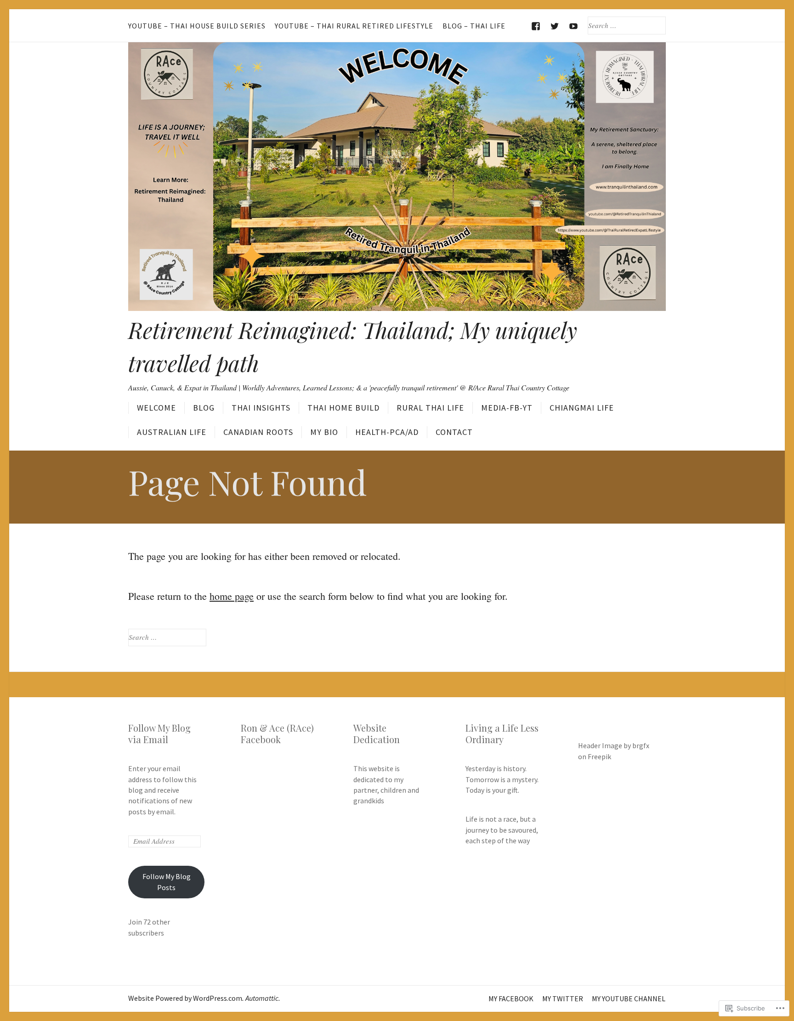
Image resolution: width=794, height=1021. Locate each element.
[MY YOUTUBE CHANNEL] (573, 26)
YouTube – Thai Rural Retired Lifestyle (354, 25)
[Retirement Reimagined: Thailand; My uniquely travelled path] (397, 176)
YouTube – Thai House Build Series (197, 25)
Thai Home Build (343, 407)
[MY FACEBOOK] (536, 26)
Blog (204, 407)
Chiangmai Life (582, 407)
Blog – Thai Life (473, 25)
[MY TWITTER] (555, 26)
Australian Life (171, 432)
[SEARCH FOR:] (627, 25)
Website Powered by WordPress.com (185, 998)
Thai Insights (261, 407)
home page (232, 596)
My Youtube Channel (628, 998)
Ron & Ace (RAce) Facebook (277, 733)
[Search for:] (167, 636)
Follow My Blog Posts (166, 881)
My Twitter (562, 998)
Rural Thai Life (430, 407)
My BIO (324, 432)
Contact (454, 432)
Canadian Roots (258, 432)
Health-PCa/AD (387, 432)
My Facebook (510, 998)
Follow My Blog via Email (159, 733)
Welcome (156, 407)
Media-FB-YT (507, 407)
